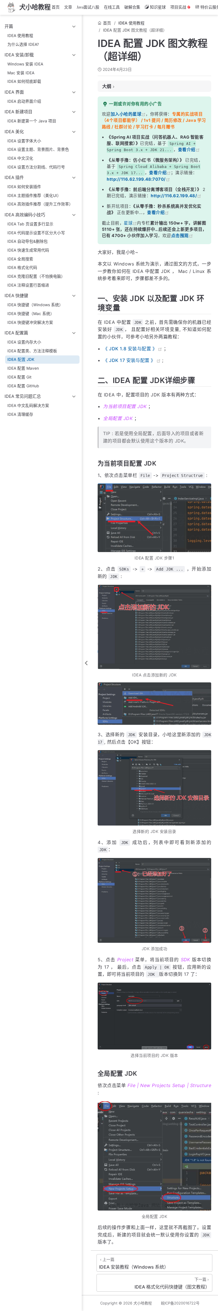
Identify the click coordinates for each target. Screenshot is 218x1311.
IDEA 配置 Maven (23, 368)
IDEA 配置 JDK (20, 359)
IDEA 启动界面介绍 (24, 101)
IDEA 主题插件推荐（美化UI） (34, 195)
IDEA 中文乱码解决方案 (28, 405)
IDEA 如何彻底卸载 (24, 81)
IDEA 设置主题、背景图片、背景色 (38, 149)
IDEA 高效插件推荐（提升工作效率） (40, 204)
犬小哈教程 (142, 1303)
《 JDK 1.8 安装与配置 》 (130, 348)
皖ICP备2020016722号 (180, 1303)
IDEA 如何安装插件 (24, 186)
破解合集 (132, 7)
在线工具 (112, 7)
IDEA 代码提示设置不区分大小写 (36, 232)
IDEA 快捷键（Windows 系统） (35, 304)
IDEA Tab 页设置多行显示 (30, 224)
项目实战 (178, 7)
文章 (68, 7)
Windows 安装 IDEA (25, 64)
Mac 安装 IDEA (20, 73)
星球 (128, 223)
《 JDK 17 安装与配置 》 (129, 360)
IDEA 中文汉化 (20, 158)
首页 (56, 7)
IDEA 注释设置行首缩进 (28, 285)
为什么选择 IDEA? (23, 44)
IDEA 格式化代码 (22, 267)
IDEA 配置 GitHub (23, 386)
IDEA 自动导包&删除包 (27, 241)
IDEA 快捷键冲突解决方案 (30, 322)
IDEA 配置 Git (19, 377)
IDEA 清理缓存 (20, 414)
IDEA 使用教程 (20, 35)
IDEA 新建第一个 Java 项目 (31, 121)
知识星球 (158, 7)
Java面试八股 (88, 7)
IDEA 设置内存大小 (24, 342)
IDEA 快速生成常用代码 (28, 250)
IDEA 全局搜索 (20, 259)
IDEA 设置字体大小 (24, 141)
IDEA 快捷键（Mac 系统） (30, 313)
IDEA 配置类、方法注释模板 (32, 351)
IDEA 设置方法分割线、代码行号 (36, 167)
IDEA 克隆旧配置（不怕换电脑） (36, 276)
